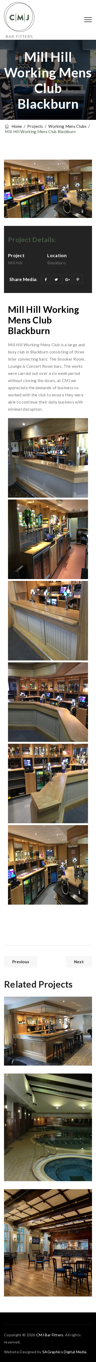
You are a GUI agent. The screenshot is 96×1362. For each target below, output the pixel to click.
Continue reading (64, 1172)
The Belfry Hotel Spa (46, 1090)
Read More (27, 1048)
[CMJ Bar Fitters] (19, 20)
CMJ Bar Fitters (49, 1335)
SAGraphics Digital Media (64, 1352)
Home (16, 126)
